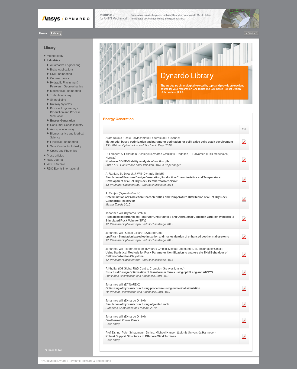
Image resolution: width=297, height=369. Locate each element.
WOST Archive (56, 164)
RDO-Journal (55, 159)
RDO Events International (63, 168)
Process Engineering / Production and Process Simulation (65, 112)
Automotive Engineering (65, 65)
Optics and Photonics (63, 150)
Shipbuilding (58, 99)
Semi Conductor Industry (65, 146)
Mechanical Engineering (65, 91)
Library (56, 33)
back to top (55, 350)
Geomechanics (59, 78)
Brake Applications (62, 69)
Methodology (55, 56)
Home (43, 33)
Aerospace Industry (62, 129)
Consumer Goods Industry (66, 125)
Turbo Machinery (60, 95)
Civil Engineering (61, 74)
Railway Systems (61, 104)
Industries (53, 60)
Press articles (55, 155)
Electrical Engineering (64, 142)
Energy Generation (62, 120)
